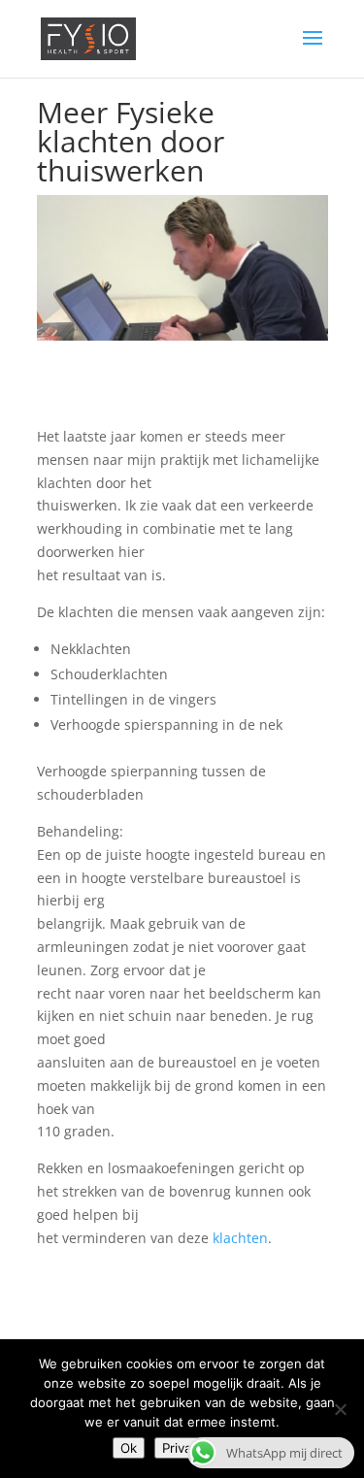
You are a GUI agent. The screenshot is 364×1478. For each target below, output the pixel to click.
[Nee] (339, 1409)
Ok (128, 1448)
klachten (240, 1238)
